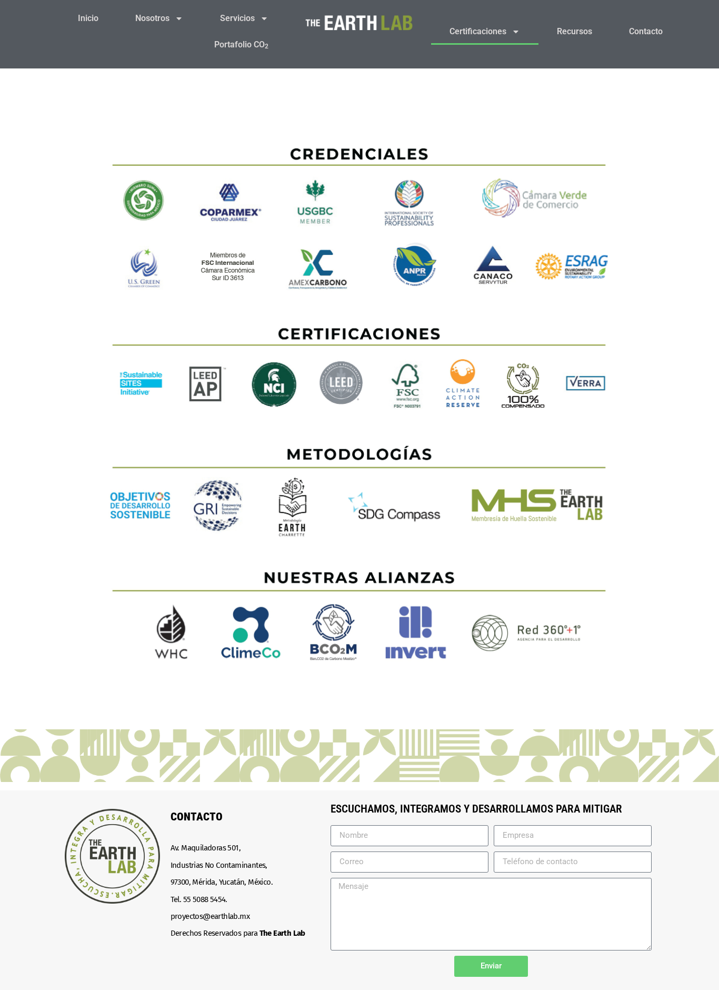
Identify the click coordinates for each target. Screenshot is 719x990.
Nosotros (152, 18)
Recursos (574, 31)
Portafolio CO (241, 44)
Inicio (88, 18)
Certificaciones (478, 31)
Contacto (646, 31)
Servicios (237, 18)
